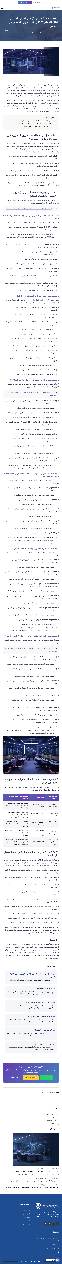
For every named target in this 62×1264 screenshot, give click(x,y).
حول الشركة (25, 1214)
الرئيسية (26, 1210)
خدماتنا (27, 1221)
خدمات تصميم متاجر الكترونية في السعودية (45, 892)
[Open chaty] (57, 1260)
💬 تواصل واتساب (46, 1077)
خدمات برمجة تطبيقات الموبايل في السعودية (45, 906)
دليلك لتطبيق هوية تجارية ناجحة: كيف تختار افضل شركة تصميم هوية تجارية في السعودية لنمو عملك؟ (32, 1187)
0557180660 (37, 2)
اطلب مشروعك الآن (25, 2)
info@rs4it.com (51, 1121)
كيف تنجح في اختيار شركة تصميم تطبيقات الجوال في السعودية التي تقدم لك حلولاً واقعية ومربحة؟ (33, 1181)
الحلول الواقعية (48, 860)
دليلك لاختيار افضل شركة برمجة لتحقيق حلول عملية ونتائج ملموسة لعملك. (28, 208)
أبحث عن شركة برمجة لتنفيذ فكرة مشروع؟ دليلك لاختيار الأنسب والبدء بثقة (33, 1171)
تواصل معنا (26, 1224)
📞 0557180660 (15, 1077)
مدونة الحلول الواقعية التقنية (42, 1168)
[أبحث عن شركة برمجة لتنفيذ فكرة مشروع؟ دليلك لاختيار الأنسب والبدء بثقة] (36, 1149)
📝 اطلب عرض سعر (30, 1077)
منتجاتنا (27, 1217)
